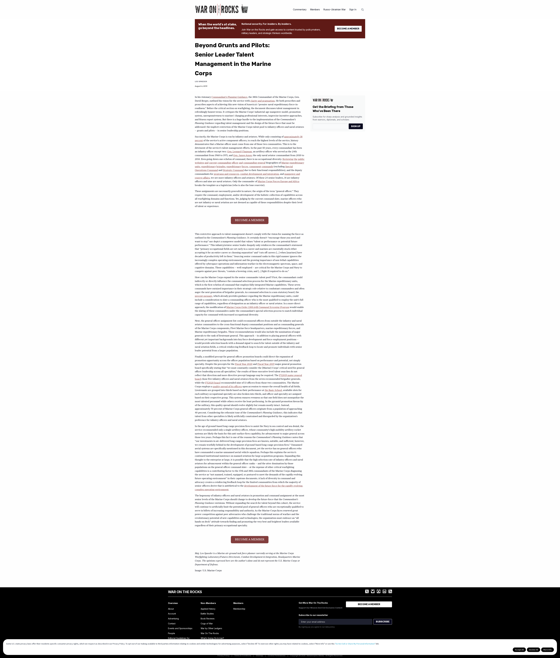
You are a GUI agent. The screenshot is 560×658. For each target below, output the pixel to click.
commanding (224, 163)
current (213, 163)
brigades (220, 167)
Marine (285, 163)
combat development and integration (259, 174)
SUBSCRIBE (383, 621)
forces (245, 167)
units (197, 167)
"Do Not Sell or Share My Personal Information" (355, 643)
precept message (203, 296)
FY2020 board (212, 383)
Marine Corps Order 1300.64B (257, 307)
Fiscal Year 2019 (265, 364)
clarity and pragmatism (262, 101)
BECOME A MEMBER (348, 28)
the (295, 159)
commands (267, 167)
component (255, 167)
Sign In (352, 9)
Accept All (519, 649)
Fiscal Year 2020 (243, 364)
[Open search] (362, 9)
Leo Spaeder (201, 81)
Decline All (533, 649)
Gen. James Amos (242, 155)
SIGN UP (355, 126)
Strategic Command (233, 170)
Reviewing (287, 159)
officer (235, 163)
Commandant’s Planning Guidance (229, 97)
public (301, 159)
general (261, 163)
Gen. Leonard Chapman (239, 152)
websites (199, 163)
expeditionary (296, 163)
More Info (547, 649)
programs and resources (226, 174)
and (206, 163)
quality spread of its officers (227, 387)
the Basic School (273, 390)
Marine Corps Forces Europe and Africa (278, 181)
